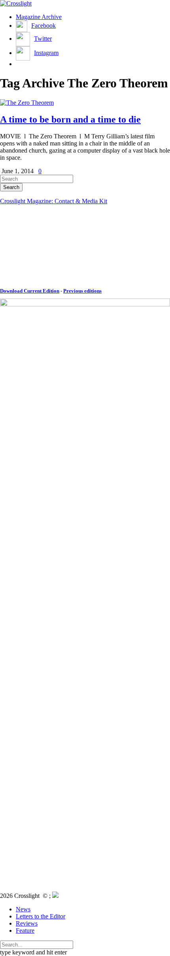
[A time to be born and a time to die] (27, 102)
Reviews (27, 923)
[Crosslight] (16, 3)
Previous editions (82, 291)
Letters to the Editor (40, 916)
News (23, 909)
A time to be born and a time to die (70, 119)
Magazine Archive (39, 16)
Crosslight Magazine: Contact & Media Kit (53, 201)
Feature (25, 930)
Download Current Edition (29, 291)
